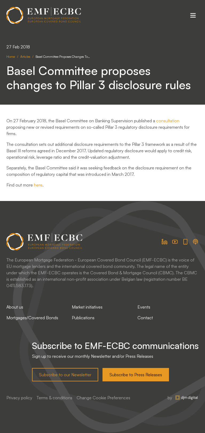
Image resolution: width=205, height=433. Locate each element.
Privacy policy (19, 397)
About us (14, 307)
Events (143, 307)
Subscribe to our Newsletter (65, 374)
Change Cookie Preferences (103, 397)
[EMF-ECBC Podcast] (195, 242)
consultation (167, 120)
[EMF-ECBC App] (185, 242)
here (38, 185)
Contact (145, 317)
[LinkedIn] (164, 242)
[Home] (43, 15)
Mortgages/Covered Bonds (32, 317)
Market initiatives (87, 307)
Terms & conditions (54, 397)
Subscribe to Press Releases (135, 374)
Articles (25, 57)
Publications (83, 317)
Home (10, 57)
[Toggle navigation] (193, 15)
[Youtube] (175, 242)
